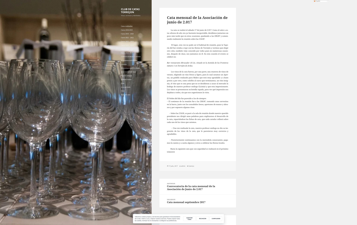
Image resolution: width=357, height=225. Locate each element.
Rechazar (202, 218)
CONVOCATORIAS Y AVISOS (131, 57)
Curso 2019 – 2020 (127, 34)
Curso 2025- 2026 (127, 53)
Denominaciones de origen (130, 68)
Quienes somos (126, 79)
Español (317, 1)
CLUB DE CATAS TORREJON (130, 10)
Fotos (123, 91)
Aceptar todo (189, 218)
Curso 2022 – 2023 (127, 41)
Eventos (124, 64)
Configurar (216, 218)
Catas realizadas (126, 26)
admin (183, 166)
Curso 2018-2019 (127, 30)
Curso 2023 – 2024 (127, 45)
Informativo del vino (128, 72)
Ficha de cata (125, 95)
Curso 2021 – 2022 (127, 38)
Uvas (122, 83)
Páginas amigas (126, 76)
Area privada (125, 87)
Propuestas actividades (129, 60)
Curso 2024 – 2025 (127, 49)
